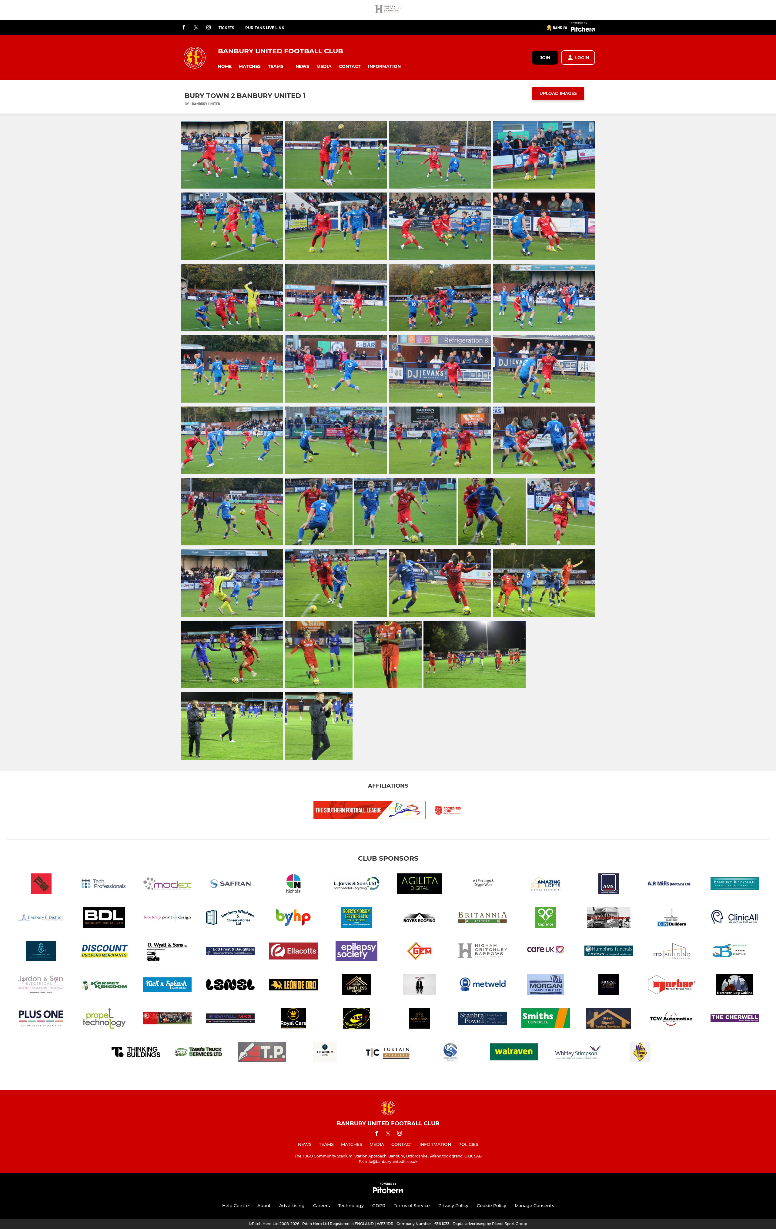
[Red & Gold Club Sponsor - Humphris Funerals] (608, 952)
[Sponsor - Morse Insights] (608, 985)
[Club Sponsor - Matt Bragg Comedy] (419, 985)
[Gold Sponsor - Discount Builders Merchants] (104, 952)
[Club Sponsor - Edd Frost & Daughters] (230, 952)
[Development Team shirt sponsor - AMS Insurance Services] (608, 884)
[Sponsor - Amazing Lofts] (545, 884)
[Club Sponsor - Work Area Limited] (640, 1053)
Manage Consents (534, 1205)
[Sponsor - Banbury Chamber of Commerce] (41, 918)
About (264, 1205)
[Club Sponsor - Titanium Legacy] (325, 1053)
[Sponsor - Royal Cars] (293, 1019)
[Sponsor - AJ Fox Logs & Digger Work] (482, 884)
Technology (351, 1205)
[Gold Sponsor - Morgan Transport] (545, 985)
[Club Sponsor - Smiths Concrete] (545, 1019)
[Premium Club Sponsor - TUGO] (41, 884)
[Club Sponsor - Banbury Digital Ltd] (104, 918)
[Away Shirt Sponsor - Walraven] (514, 1053)
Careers (321, 1205)
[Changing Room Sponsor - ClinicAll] (735, 918)
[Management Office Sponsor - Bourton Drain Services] (356, 918)
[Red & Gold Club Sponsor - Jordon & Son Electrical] (41, 985)
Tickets (226, 27)
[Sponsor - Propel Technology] (104, 1019)
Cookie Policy (491, 1205)
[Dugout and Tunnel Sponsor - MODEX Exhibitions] (167, 884)
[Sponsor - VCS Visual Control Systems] (451, 1053)
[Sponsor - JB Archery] (735, 952)
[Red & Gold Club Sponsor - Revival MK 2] (230, 1019)
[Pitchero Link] (583, 30)
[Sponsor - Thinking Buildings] (136, 1053)
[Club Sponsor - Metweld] (482, 985)
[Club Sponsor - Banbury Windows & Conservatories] (230, 918)
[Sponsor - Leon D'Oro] (293, 985)
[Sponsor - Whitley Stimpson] (577, 1053)
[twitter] (196, 28)
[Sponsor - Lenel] (230, 985)
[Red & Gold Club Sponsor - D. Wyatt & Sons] (167, 952)
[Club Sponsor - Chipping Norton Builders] (671, 918)
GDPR (378, 1205)
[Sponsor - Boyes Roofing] (419, 918)
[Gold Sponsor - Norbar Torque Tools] (671, 985)
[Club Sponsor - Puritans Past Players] (167, 1019)
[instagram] (208, 28)
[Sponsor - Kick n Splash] (167, 985)
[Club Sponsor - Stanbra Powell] (482, 1019)
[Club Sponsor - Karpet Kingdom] (104, 985)
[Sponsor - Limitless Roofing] (356, 985)
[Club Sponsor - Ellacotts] (293, 952)
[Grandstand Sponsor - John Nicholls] (293, 884)
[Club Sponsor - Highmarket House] (545, 952)
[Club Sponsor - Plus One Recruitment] (41, 1019)
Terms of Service (412, 1205)
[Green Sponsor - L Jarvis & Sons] (356, 884)
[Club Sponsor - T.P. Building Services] (262, 1053)
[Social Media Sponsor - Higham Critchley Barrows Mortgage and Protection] (388, 10)
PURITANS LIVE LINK (264, 27)
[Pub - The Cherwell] (735, 1019)
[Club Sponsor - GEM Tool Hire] (419, 952)
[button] (224, 66)
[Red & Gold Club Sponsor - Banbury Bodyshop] (735, 884)
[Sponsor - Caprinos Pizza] (545, 918)
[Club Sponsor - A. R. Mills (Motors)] (671, 884)
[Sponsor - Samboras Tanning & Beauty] (419, 1019)
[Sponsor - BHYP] (293, 918)
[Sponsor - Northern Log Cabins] (735, 985)
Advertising (292, 1205)
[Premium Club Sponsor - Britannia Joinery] (482, 918)
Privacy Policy (453, 1205)
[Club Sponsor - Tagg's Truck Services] (199, 1053)
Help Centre (235, 1205)
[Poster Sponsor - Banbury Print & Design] (167, 918)
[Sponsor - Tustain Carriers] (388, 1053)
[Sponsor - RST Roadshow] (356, 1019)
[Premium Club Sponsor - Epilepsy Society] (356, 952)
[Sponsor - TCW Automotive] (671, 1019)
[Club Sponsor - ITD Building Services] (671, 952)
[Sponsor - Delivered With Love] (41, 952)
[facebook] (183, 28)
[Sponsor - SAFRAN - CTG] (230, 884)
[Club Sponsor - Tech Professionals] (104, 884)
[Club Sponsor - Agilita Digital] (419, 884)
